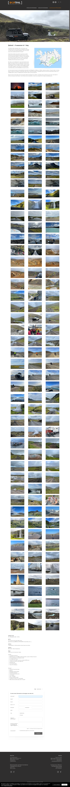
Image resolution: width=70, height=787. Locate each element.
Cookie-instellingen (56, 784)
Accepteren (64, 784)
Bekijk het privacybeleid (8, 785)
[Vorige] (1, 26)
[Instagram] (55, 2)
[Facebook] (53, 2)
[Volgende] (68, 26)
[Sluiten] (68, 784)
